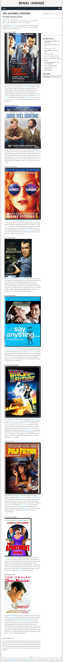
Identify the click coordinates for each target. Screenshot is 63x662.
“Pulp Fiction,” (30, 97)
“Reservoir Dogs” (22, 497)
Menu (4, 8)
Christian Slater (26, 86)
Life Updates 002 (48, 70)
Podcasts (33, 660)
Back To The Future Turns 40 (51, 56)
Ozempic (46, 60)
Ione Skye (8, 357)
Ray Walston (21, 570)
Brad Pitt (7, 95)
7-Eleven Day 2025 (48, 54)
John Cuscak (7, 348)
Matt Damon (37, 151)
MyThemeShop (25, 660)
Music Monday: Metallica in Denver (52, 58)
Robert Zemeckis (16, 421)
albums (16, 25)
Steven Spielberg (35, 419)
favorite (13, 25)
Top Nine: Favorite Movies (12, 17)
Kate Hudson (8, 226)
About (52, 660)
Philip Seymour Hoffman (27, 230)
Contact (57, 660)
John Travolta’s (23, 504)
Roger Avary (26, 508)
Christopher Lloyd (28, 430)
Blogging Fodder (48, 68)
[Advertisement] (52, 26)
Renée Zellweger (26, 620)
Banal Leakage (31, 3)
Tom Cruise (17, 620)
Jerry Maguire (11, 617)
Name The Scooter (43, 660)
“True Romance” (34, 497)
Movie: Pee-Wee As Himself (50, 65)
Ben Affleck (16, 157)
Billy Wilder (7, 557)
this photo (15, 350)
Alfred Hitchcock (8, 278)
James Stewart (22, 278)
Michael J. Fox (26, 422)
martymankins (5, 19)
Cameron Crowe (8, 221)
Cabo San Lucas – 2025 (49, 48)
